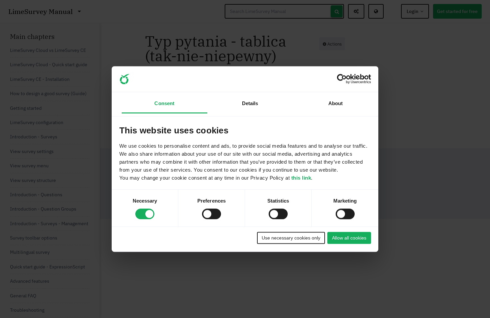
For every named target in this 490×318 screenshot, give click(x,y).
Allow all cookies (349, 237)
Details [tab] (250, 103)
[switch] (211, 214)
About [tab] (335, 103)
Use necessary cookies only (291, 237)
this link (301, 178)
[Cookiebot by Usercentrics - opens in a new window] (342, 79)
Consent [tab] (164, 103)
